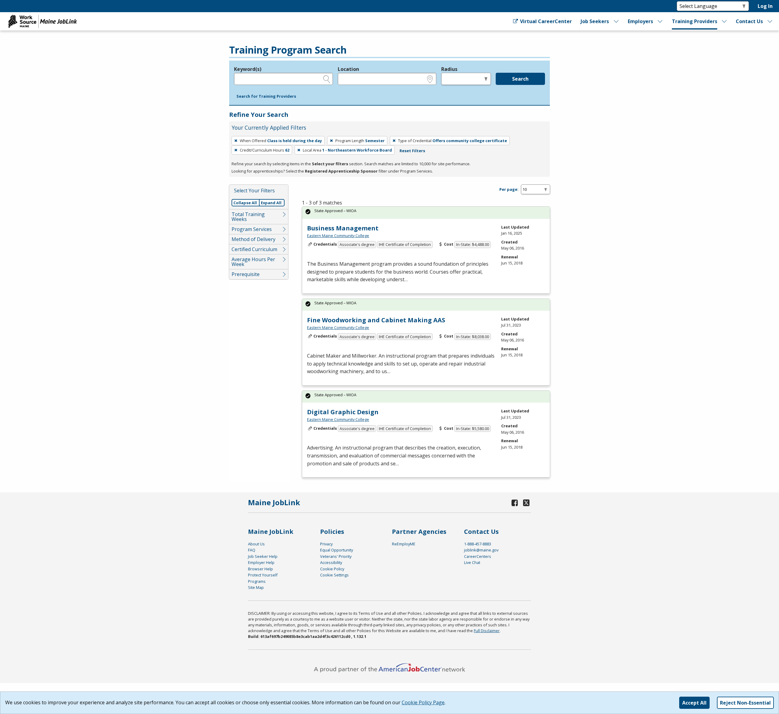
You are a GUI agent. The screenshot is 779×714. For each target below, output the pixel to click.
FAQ (251, 550)
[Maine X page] (526, 503)
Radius (449, 69)
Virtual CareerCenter (545, 21)
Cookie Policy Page (423, 702)
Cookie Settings (334, 575)
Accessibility (331, 562)
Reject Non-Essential (745, 702)
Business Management (343, 228)
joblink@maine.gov (481, 550)
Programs (257, 581)
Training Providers (694, 21)
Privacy (326, 544)
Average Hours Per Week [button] (253, 262)
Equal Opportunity (336, 550)
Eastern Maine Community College (338, 235)
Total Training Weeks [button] (248, 216)
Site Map (256, 587)
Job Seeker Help (263, 556)
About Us (256, 544)
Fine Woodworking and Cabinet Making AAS (376, 320)
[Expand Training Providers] (724, 21)
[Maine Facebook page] (515, 503)
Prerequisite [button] (246, 274)
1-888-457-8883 (477, 544)
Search (520, 78)
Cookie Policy (332, 569)
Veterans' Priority (335, 556)
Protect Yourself (263, 575)
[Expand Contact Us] (770, 21)
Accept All (694, 702)
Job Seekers (595, 21)
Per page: (509, 189)
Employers (640, 21)
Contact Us (749, 21)
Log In (765, 6)
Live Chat (472, 562)
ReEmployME (403, 544)
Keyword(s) (247, 69)
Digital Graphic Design (343, 412)
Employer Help (261, 562)
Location (348, 69)
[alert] (426, 213)
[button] (266, 96)
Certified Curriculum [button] (254, 249)
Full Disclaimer (487, 630)
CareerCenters (477, 556)
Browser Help (260, 569)
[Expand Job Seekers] (616, 21)
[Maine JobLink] (43, 21)
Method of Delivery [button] (253, 239)
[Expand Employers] (660, 21)
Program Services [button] (252, 229)
